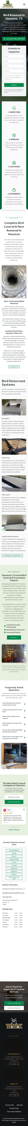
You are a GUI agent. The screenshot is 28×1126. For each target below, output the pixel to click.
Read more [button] (16, 822)
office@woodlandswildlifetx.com (13, 893)
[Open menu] (24, 4)
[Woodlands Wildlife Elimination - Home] (14, 1023)
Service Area (9, 1105)
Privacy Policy (20, 89)
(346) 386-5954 (6, 897)
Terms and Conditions (14, 1112)
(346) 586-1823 (14, 1092)
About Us (20, 1105)
